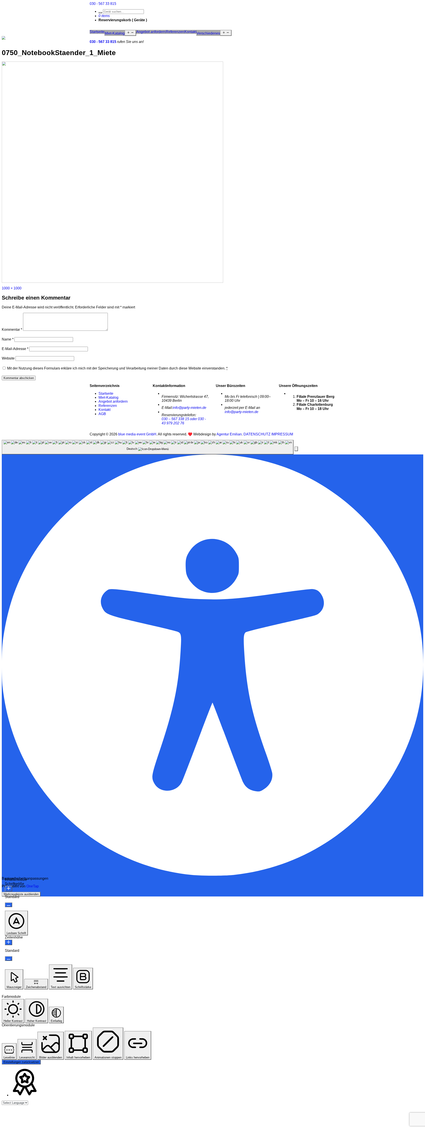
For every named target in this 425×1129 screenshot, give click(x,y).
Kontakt (190, 32)
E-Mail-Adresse (15, 349)
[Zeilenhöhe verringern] (8, 958)
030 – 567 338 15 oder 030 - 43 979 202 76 (184, 421)
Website (8, 358)
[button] (296, 448)
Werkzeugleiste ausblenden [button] (21, 894)
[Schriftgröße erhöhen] (8, 888)
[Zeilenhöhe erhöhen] (8, 942)
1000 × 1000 (11, 288)
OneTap (32, 886)
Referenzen (175, 32)
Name (8, 339)
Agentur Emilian (229, 434)
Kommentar (12, 329)
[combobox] (148, 447)
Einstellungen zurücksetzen (21, 1062)
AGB (102, 414)
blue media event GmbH (137, 434)
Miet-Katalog (115, 33)
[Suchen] (100, 12)
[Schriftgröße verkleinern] (8, 904)
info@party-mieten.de (189, 408)
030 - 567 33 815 (103, 4)
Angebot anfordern (151, 32)
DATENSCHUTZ (256, 434)
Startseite (97, 32)
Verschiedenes (208, 33)
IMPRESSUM (282, 434)
